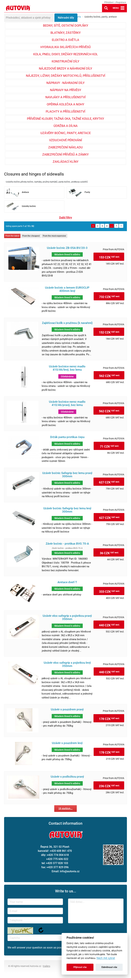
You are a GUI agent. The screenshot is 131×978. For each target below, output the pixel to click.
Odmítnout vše (109, 967)
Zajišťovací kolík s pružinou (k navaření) (67, 323)
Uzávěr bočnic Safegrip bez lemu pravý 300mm (67, 474)
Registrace (121, 2)
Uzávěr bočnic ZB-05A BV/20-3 (67, 248)
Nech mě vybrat (106, 958)
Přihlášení (109, 2)
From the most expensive (54, 236)
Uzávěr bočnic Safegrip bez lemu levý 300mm (67, 510)
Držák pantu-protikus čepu (67, 437)
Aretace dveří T (67, 582)
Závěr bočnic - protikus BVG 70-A (67, 543)
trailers (46, 966)
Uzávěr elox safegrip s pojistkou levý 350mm (67, 664)
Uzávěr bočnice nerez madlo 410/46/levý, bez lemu (67, 368)
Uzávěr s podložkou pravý (67, 776)
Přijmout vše (80, 967)
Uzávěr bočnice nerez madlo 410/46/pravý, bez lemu (67, 403)
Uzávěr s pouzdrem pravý (67, 709)
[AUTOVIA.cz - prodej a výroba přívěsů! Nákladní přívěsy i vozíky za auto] (18, 11)
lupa (106, 8)
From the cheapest (31, 236)
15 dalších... (65, 808)
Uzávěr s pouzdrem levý (67, 743)
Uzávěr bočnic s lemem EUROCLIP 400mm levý (67, 289)
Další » (121, 226)
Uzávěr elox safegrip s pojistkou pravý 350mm (67, 617)
